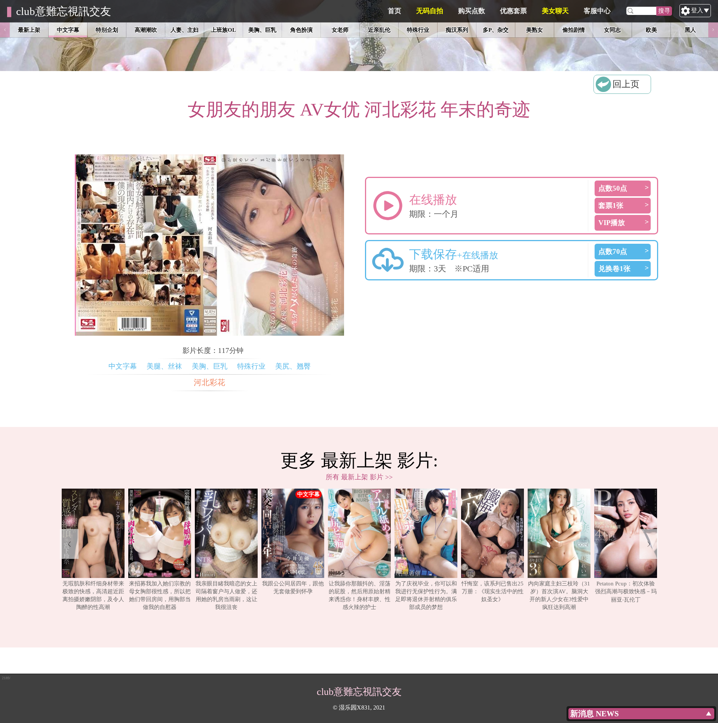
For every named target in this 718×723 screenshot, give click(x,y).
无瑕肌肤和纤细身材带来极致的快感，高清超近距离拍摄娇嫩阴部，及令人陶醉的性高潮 (93, 595)
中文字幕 (122, 366)
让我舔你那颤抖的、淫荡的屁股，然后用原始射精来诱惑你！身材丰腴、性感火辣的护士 (359, 595)
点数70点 (612, 251)
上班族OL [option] (223, 30)
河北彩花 (209, 382)
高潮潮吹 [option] (146, 30)
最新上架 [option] (29, 30)
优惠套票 (513, 11)
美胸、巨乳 (209, 366)
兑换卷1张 (614, 269)
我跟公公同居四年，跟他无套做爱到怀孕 (293, 587)
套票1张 (610, 205)
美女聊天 (555, 11)
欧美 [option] (651, 30)
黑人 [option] (690, 30)
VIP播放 (611, 223)
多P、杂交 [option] (496, 30)
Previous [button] (5, 29)
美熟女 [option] (534, 30)
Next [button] (713, 29)
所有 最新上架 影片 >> (359, 477)
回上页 (626, 84)
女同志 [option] (612, 30)
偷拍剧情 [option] (573, 30)
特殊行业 (251, 366)
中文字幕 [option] (68, 30)
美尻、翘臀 (293, 366)
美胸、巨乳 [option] (262, 30)
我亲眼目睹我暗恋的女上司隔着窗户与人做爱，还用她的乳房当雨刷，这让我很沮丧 (226, 595)
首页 (394, 11)
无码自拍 (429, 11)
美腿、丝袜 (164, 366)
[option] (93, 550)
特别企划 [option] (107, 30)
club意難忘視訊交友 (63, 11)
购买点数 (471, 11)
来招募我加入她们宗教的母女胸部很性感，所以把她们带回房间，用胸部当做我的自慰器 (160, 595)
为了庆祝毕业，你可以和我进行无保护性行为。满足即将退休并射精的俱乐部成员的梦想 (426, 595)
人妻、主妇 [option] (185, 30)
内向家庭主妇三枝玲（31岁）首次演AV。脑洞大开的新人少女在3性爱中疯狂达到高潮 (559, 595)
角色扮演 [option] (301, 30)
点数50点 (612, 188)
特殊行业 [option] (418, 30)
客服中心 (597, 11)
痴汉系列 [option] (457, 30)
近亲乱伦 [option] (379, 30)
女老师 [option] (340, 30)
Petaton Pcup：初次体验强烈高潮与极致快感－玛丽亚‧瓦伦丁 (626, 591)
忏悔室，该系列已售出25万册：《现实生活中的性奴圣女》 (492, 591)
